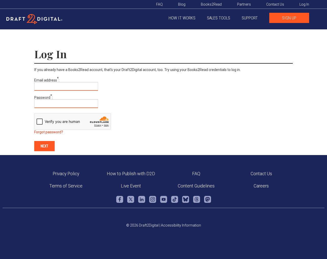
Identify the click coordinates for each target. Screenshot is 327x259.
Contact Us (261, 173)
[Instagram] (152, 202)
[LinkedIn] (141, 202)
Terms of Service (66, 186)
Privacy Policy (66, 173)
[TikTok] (174, 202)
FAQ (196, 173)
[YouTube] (163, 202)
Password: (43, 97)
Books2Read (211, 4)
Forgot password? (48, 132)
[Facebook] (119, 202)
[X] (130, 202)
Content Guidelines (196, 186)
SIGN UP (289, 17)
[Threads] (196, 202)
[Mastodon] (207, 202)
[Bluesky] (185, 202)
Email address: (47, 80)
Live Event (131, 186)
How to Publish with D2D (131, 173)
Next (44, 146)
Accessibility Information (181, 225)
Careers (261, 186)
